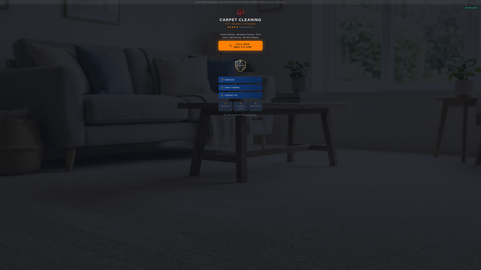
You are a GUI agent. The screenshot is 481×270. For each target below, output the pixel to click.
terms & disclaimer (250, 115)
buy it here (213, 2)
